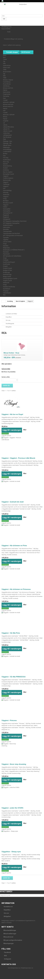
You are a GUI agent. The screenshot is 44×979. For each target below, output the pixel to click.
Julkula (5, 125)
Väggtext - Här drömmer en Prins (14, 545)
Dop (4, 155)
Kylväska (5, 245)
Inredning (6, 170)
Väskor (5, 207)
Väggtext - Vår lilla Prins (11, 633)
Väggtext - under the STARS (12, 808)
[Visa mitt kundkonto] (2, 23)
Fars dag (5, 157)
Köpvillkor (8, 317)
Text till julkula (7, 137)
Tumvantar (6, 96)
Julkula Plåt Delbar (8, 127)
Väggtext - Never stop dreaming (14, 764)
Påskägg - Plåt (7, 143)
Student (5, 168)
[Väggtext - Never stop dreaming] (22, 752)
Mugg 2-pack (7, 276)
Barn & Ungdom (7, 172)
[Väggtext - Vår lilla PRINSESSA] (22, 665)
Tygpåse (5, 239)
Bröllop (5, 153)
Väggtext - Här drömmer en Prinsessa (16, 589)
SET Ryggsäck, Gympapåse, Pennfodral (14, 221)
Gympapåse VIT (7, 213)
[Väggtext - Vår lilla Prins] (22, 621)
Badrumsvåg (7, 180)
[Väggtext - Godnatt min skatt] (22, 490)
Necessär (6, 252)
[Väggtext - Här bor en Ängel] (22, 402)
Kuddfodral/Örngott (9, 262)
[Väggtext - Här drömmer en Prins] (22, 534)
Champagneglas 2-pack (10, 278)
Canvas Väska (7, 241)
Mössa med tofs (8, 88)
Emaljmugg (6, 272)
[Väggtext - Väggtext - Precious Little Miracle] (22, 446)
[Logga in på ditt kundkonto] (2, 21)
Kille (4, 63)
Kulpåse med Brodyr (9, 286)
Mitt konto (7, 927)
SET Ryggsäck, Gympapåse (11, 223)
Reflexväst (6, 282)
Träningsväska (7, 231)
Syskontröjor (7, 65)
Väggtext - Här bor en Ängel (12, 414)
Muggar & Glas (7, 270)
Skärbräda (6, 194)
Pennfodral (6, 254)
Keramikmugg (7, 274)
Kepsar (5, 90)
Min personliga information (12, 940)
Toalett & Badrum (8, 178)
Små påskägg (7, 149)
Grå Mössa (6, 86)
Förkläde (5, 260)
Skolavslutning (7, 166)
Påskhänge (6, 147)
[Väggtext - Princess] (22, 708)
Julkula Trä (6, 129)
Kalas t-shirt (6, 67)
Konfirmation (7, 159)
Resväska (6, 229)
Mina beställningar (9, 930)
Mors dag (6, 162)
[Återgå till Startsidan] (4, 301)
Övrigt (5, 198)
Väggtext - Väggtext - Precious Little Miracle (18, 458)
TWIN (4, 69)
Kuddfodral (6, 264)
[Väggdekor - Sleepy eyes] (22, 840)
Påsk (4, 139)
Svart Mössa (6, 82)
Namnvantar (6, 92)
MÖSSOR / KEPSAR (8, 102)
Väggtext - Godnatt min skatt (13, 502)
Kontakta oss (8, 906)
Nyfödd (5, 164)
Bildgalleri (8, 327)
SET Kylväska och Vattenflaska (12, 256)
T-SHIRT (5, 100)
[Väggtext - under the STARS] (22, 796)
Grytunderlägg (7, 190)
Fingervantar (6, 94)
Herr (4, 110)
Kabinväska (6, 227)
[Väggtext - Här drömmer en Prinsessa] (22, 577)
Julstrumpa (6, 133)
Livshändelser (7, 151)
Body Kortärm (7, 71)
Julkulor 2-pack (7, 131)
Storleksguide (9, 323)
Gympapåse (6, 209)
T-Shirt (5, 59)
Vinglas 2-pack (7, 280)
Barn (4, 57)
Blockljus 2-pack (8, 202)
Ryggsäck (6, 215)
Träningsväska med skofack (11, 233)
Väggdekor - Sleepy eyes (11, 852)
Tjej (4, 61)
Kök (4, 188)
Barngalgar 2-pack (8, 174)
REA (4, 295)
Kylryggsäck (6, 219)
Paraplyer (5, 291)
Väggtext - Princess (9, 720)
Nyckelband (6, 289)
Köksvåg (5, 192)
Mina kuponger (8, 943)
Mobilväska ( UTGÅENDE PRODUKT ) (14, 250)
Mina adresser (8, 937)
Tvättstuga (6, 184)
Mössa (5, 116)
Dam (4, 98)
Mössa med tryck (8, 104)
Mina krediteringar (9, 933)
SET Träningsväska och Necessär (13, 235)
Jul (4, 123)
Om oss (7, 320)
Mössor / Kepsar (8, 80)
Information (9, 306)
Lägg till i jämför (6, 435)
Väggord (5, 176)
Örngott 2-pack (7, 268)
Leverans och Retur (11, 313)
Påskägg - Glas (7, 141)
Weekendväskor (8, 225)
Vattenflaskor (7, 293)
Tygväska (6, 237)
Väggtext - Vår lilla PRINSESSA (14, 677)
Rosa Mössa (7, 84)
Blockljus (5, 200)
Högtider (5, 121)
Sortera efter (6, 377)
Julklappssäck (7, 135)
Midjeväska (6, 248)
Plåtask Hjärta (7, 145)
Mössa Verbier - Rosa (11, 353)
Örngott (5, 266)
